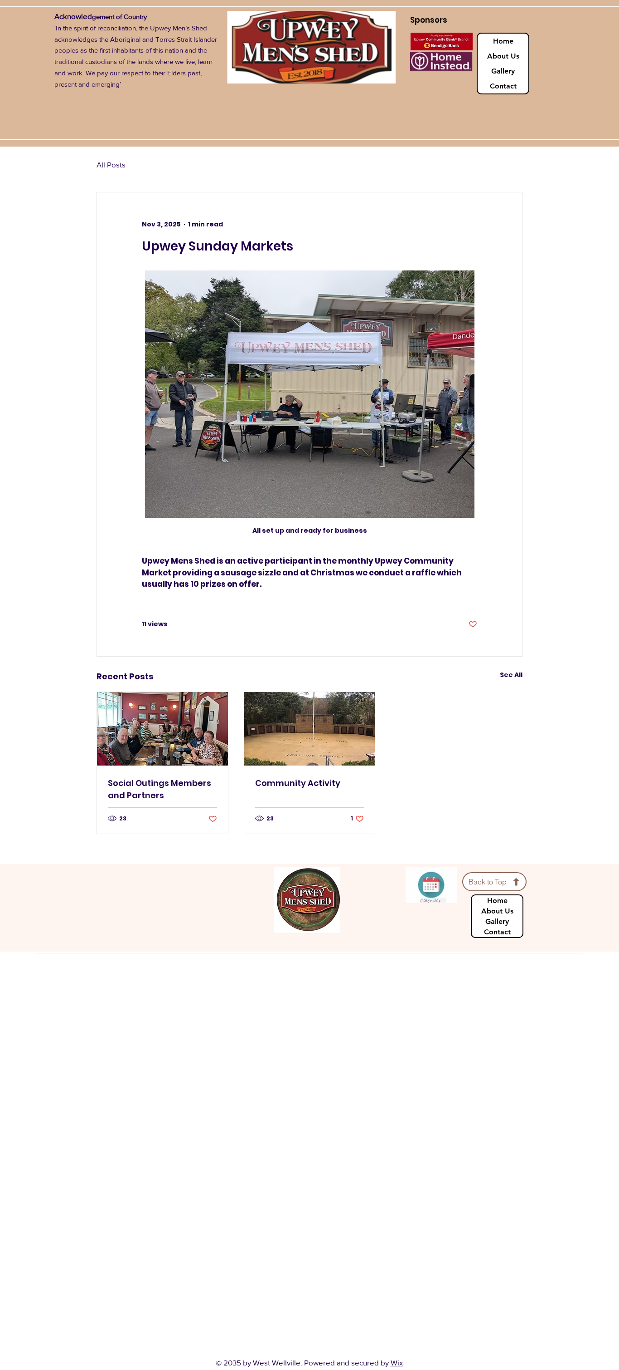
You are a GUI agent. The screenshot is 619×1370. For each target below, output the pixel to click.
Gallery (503, 71)
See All (511, 674)
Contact (503, 86)
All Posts (111, 164)
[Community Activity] (309, 729)
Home (503, 41)
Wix (397, 1362)
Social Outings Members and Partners (159, 789)
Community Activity (297, 783)
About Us (503, 56)
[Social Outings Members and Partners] (162, 729)
